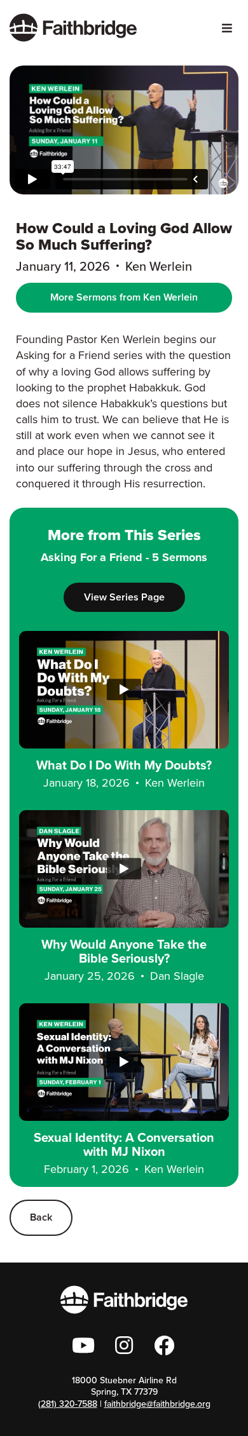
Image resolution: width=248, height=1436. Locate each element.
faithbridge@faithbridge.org (157, 1404)
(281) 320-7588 (67, 1404)
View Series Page (124, 597)
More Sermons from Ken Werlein (124, 297)
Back (41, 1217)
